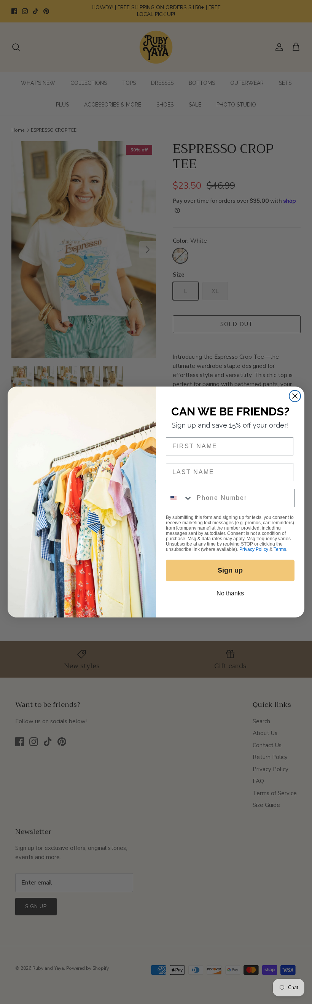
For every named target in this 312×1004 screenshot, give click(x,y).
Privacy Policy (253, 549)
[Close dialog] (295, 396)
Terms (280, 549)
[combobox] (179, 498)
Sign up (230, 570)
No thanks (230, 593)
